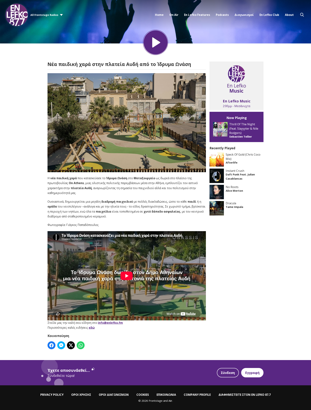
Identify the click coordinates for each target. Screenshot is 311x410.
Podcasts (222, 15)
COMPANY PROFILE (197, 395)
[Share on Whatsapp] (81, 345)
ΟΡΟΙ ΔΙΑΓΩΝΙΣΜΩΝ (114, 395)
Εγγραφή (252, 373)
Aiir (170, 400)
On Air (173, 15)
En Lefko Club (269, 15)
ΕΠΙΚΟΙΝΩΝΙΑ (166, 395)
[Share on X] (71, 345)
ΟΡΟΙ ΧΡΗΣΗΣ (81, 395)
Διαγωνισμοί (244, 15)
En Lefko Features (197, 15)
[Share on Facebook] (51, 345)
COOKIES (142, 395)
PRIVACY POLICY (52, 395)
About (289, 15)
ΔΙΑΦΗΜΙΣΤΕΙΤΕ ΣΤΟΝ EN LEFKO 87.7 (244, 395)
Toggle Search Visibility (302, 15)
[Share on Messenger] (61, 345)
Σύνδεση (228, 373)
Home (159, 15)
